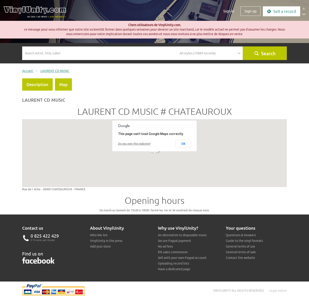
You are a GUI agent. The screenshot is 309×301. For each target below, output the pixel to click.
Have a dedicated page (174, 269)
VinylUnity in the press (106, 241)
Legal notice (278, 290)
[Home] (36, 13)
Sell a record (284, 11)
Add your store (100, 246)
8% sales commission (173, 252)
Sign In (228, 11)
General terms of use (240, 246)
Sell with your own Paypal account (182, 258)
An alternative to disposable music (182, 235)
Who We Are (99, 235)
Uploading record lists (173, 263)
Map (63, 84)
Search (268, 53)
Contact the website (240, 258)
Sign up (251, 11)
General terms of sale (241, 252)
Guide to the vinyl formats (244, 241)
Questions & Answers (241, 235)
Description (37, 84)
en (304, 14)
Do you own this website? (134, 143)
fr (304, 9)
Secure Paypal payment (174, 241)
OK (183, 144)
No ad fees (165, 246)
